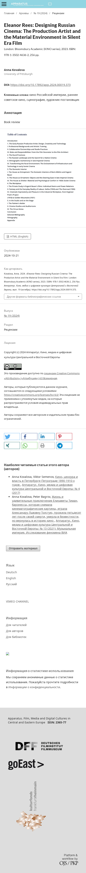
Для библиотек (16, 637)
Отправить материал (23, 548)
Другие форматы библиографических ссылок (34, 296)
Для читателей (16, 625)
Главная (9, 13)
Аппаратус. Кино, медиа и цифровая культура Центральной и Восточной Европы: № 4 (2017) (46, 489)
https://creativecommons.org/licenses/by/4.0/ (31, 395)
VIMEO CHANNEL (17, 601)
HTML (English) (19, 236)
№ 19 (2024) (40, 13)
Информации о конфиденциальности (34, 687)
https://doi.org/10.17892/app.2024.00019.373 (40, 85)
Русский (11, 584)
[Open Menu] (4, 4)
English (11, 578)
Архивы (24, 13)
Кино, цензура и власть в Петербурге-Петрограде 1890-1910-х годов (45, 481)
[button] (12, 436)
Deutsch (11, 572)
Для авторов (14, 631)
